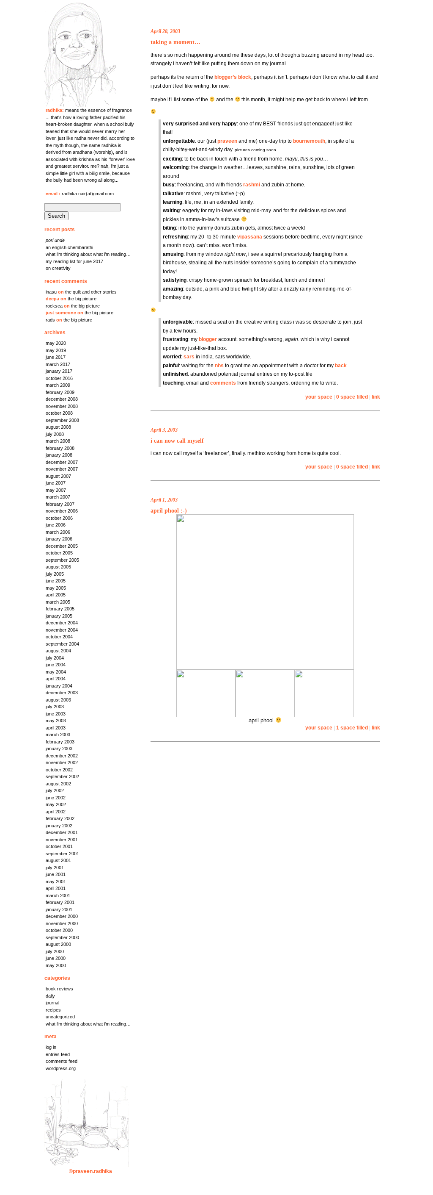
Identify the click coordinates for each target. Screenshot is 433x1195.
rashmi (251, 184)
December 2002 (62, 755)
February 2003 (60, 741)
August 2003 (58, 699)
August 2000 (58, 944)
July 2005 (55, 574)
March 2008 (58, 441)
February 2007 (60, 504)
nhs (219, 365)
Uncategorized (60, 1016)
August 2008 (58, 427)
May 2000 (56, 965)
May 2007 (56, 490)
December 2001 (62, 832)
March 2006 (58, 532)
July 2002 (55, 790)
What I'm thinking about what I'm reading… (88, 1023)
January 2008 (59, 454)
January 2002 (59, 825)
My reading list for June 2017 (74, 261)
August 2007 (58, 476)
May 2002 (56, 804)
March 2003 (58, 734)
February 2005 (60, 608)
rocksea (54, 305)
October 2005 (59, 552)
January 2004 (59, 685)
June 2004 (56, 664)
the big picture (82, 298)
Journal (52, 1002)
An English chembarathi (69, 247)
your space (318, 396)
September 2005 (62, 560)
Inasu (51, 291)
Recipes (53, 1009)
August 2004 (58, 650)
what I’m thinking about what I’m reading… (88, 254)
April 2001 (56, 888)
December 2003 (62, 692)
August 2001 (58, 860)
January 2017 (59, 371)
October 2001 (59, 846)
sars (189, 356)
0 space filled (352, 396)
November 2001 (62, 839)
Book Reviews (59, 988)
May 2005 (56, 588)
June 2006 (56, 524)
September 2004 (62, 643)
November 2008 (62, 406)
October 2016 (59, 378)
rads (50, 319)
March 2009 (58, 385)
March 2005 (58, 601)
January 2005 (59, 615)
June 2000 (56, 958)
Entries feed (58, 1054)
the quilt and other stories (91, 291)
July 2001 (55, 867)
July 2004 (55, 657)
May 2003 (56, 720)
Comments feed (61, 1061)
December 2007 (62, 462)
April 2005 (56, 594)
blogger (208, 339)
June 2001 (56, 874)
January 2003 (59, 748)
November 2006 (62, 510)
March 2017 (58, 364)
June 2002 (56, 797)
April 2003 (56, 727)
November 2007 (62, 468)
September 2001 (62, 853)
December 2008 (62, 399)
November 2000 (62, 923)
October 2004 (59, 636)
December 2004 (62, 622)
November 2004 (62, 629)
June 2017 (56, 357)
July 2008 (55, 434)
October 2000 (59, 930)
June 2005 (56, 580)
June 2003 (56, 713)
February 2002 (60, 818)
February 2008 (60, 448)
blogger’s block (232, 77)
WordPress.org (61, 1068)
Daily (50, 995)
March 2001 (58, 895)
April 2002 (56, 811)
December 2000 (62, 916)
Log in (51, 1047)
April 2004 (56, 678)
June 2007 (56, 482)
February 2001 (60, 902)
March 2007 (58, 496)
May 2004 (56, 671)
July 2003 (55, 706)
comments (223, 382)
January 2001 (59, 909)
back (341, 365)
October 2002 (59, 769)
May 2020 (56, 343)
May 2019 (56, 350)
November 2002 (62, 762)
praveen (227, 141)
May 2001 (56, 881)
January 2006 (59, 538)
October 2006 (59, 518)
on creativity (58, 268)
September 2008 (62, 420)
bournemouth (309, 141)
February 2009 (60, 392)
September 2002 (62, 776)
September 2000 (62, 937)
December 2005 (62, 546)
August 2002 (58, 783)
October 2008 (59, 413)
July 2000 (55, 951)
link (376, 396)
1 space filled (352, 727)
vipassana (249, 236)
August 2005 (58, 566)
